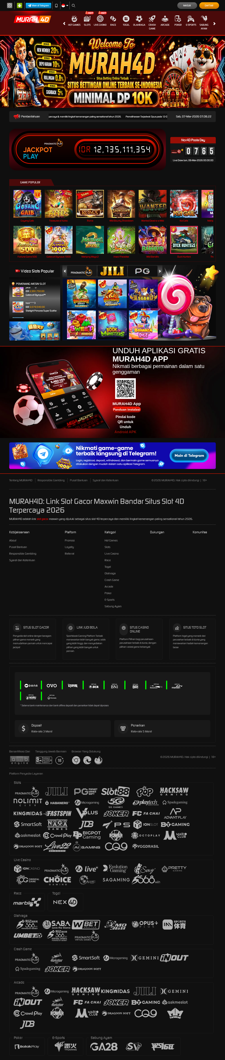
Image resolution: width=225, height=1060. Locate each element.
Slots (87, 24)
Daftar (209, 5)
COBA (84, 289)
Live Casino (100, 24)
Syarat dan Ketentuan (105, 480)
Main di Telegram (40, 5)
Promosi (70, 540)
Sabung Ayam (204, 26)
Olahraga (139, 24)
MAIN (30, 204)
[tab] (82, 271)
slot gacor (42, 519)
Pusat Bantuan (78, 480)
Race (113, 24)
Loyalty (69, 547)
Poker (178, 24)
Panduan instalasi (126, 409)
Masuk (187, 5)
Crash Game (152, 26)
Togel (126, 24)
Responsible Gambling (51, 480)
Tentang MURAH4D (20, 480)
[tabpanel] (112, 72)
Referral (69, 553)
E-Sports (191, 24)
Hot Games (74, 24)
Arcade (165, 24)
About (12, 540)
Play (30, 156)
